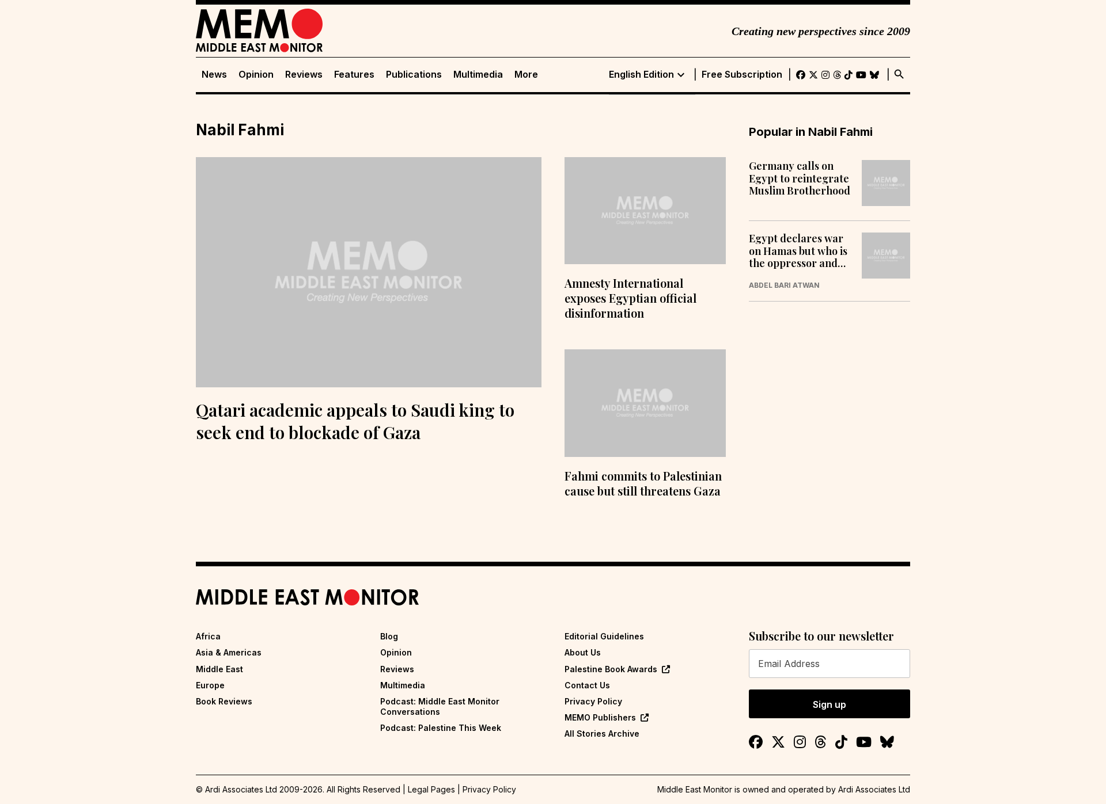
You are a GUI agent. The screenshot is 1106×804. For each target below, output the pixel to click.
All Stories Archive (602, 733)
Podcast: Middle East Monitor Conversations (439, 706)
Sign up (829, 704)
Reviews (304, 74)
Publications (414, 74)
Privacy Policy (593, 701)
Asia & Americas (229, 652)
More (526, 74)
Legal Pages (431, 789)
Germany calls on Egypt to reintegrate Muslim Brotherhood (799, 178)
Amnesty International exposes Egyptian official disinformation (630, 298)
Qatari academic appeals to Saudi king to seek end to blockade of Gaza (355, 421)
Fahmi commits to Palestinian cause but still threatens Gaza (643, 483)
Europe (210, 685)
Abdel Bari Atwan (784, 285)
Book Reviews (224, 701)
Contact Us (587, 685)
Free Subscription (742, 74)
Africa (208, 636)
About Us (583, 652)
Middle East (219, 669)
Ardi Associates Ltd (874, 789)
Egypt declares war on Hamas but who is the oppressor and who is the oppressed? (798, 251)
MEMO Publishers (600, 717)
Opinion (256, 74)
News (214, 74)
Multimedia (478, 74)
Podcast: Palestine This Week (440, 728)
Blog (389, 636)
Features (354, 74)
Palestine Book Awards (611, 669)
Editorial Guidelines (604, 636)
